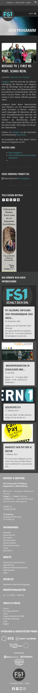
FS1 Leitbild (7, 538)
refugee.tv (6, 82)
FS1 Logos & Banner (11, 611)
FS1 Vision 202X (9, 540)
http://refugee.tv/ (15, 152)
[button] (31, 13)
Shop (5, 613)
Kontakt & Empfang (14, 478)
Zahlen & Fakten (9, 543)
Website (7, 557)
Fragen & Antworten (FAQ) (13, 616)
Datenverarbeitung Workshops (15, 567)
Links (5, 621)
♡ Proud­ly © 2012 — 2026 (19, 683)
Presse (6, 608)
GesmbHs (7, 532)
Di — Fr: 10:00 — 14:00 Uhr (13, 595)
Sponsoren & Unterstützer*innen (19, 631)
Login (5, 572)
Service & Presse (11, 603)
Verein (5, 548)
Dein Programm (25, 77)
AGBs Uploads (8, 570)
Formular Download (11, 619)
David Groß (21, 135)
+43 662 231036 (20, 3)
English (28, 3)
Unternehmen (10, 527)
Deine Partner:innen (11, 545)
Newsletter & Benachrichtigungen (16, 584)
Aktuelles (8, 579)
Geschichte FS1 (9, 535)
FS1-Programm (23, 178)
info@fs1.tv (10, 3)
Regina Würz (14, 77)
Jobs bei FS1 (8, 550)
